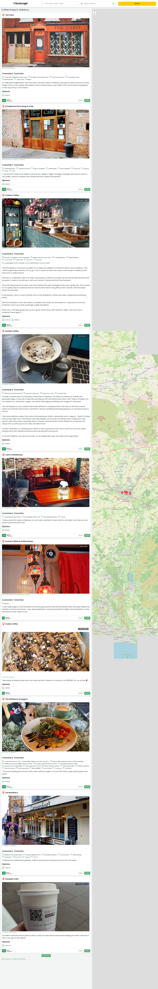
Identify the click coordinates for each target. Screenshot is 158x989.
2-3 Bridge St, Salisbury (9, 846)
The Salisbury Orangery (16, 699)
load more (46, 956)
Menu (81, 100)
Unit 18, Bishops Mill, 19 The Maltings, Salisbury (16, 594)
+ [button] (94, 11)
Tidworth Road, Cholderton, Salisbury (13, 159)
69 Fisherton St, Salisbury (10, 248)
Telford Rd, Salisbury (8, 677)
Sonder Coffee (12, 331)
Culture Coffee (12, 195)
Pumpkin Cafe (11, 879)
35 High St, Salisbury (8, 384)
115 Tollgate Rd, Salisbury (9, 508)
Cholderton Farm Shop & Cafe (19, 106)
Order (87, 100)
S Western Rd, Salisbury (9, 932)
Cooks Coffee (11, 624)
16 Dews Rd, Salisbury (8, 68)
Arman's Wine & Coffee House (19, 541)
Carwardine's (11, 792)
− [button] (94, 14)
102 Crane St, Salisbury (9, 752)
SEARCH (137, 3)
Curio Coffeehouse (14, 454)
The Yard (9, 15)
